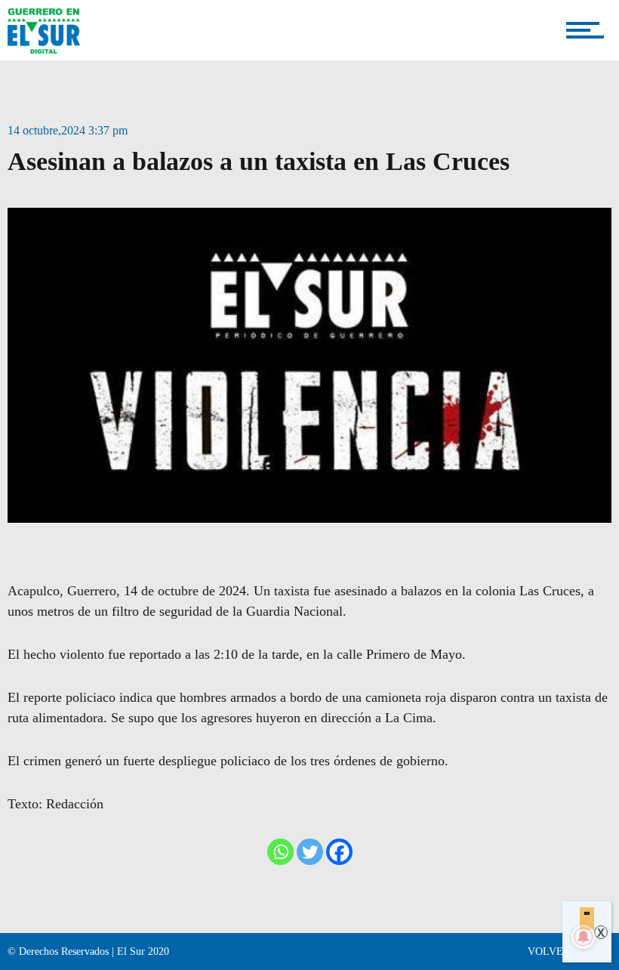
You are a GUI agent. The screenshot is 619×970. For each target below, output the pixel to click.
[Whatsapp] (280, 852)
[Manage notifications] (583, 937)
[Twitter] (310, 852)
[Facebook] (339, 852)
